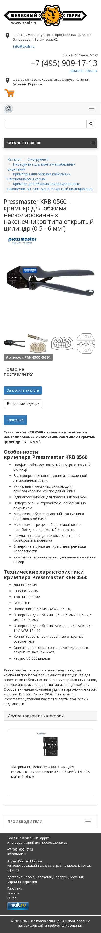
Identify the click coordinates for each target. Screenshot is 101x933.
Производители (25, 821)
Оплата (13, 893)
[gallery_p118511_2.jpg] (38, 343)
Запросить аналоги (23, 390)
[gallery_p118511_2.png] (86, 343)
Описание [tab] (15, 420)
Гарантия (14, 888)
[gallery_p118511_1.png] (62, 343)
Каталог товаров (24, 142)
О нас (11, 898)
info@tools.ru (24, 46)
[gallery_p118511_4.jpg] (15, 343)
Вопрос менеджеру (23, 403)
